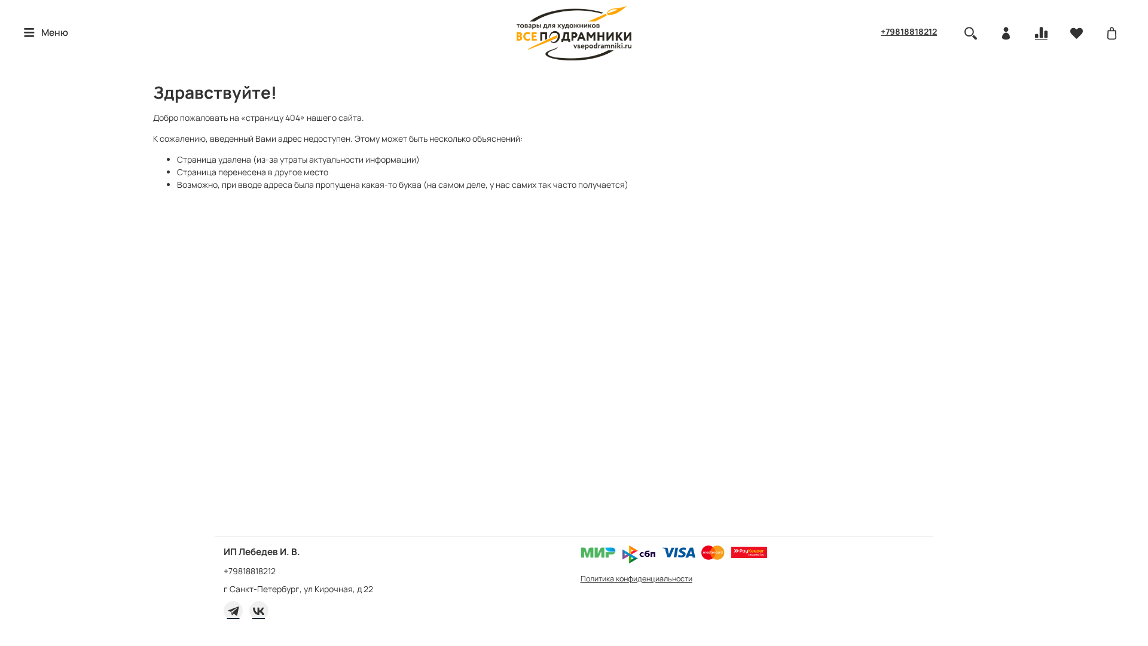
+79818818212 (909, 31)
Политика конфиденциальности (636, 579)
